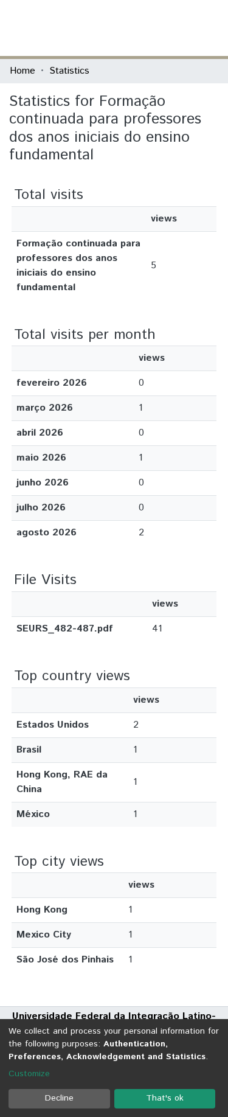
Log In (173, 28)
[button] (147, 28)
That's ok (165, 1098)
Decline (59, 1098)
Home (22, 71)
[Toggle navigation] (211, 28)
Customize (29, 1074)
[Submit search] (129, 28)
